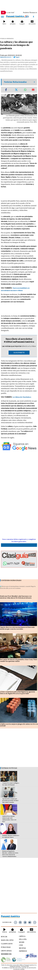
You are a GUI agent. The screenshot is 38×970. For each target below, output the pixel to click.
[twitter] (25, 922)
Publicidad (6, 947)
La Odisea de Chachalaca (22, 397)
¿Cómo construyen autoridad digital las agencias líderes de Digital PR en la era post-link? (17, 693)
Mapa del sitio (7, 940)
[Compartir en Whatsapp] (25, 90)
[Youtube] (30, 922)
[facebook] (20, 922)
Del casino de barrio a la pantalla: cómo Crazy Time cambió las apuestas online (18, 660)
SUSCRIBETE (19, 353)
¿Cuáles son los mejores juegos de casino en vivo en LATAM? (19, 725)
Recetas (22, 948)
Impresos (23, 951)
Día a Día (23, 939)
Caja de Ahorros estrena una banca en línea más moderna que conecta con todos (17, 628)
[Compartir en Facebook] (6, 90)
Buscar (4, 936)
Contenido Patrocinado (11, 580)
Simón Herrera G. (5, 57)
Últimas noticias (9, 768)
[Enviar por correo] (33, 90)
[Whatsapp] (15, 922)
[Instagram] (34, 922)
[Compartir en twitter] (16, 90)
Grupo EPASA (6, 951)
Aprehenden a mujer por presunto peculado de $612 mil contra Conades (10, 800)
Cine (21, 945)
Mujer (21, 942)
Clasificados (6, 944)
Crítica (22, 936)
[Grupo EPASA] (31, 956)
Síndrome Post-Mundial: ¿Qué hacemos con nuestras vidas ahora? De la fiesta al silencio (16, 597)
